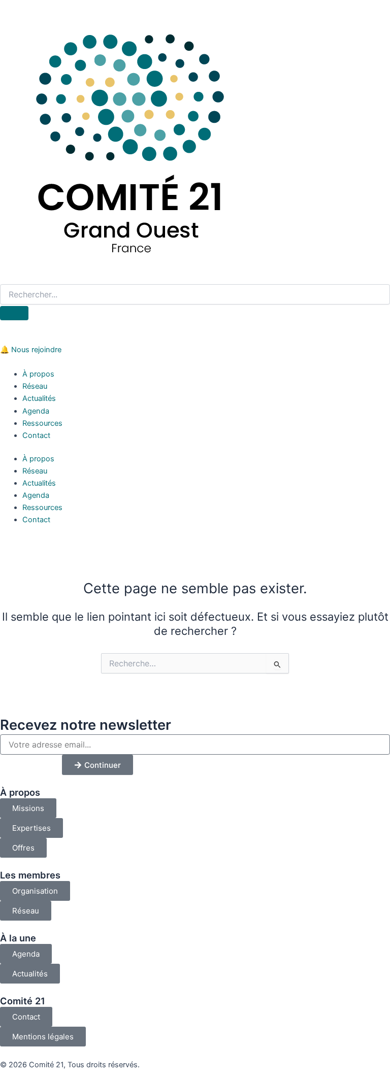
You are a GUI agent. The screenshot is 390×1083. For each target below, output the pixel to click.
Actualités (39, 398)
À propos (38, 374)
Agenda (35, 411)
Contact (36, 435)
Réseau (34, 386)
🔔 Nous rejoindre (30, 349)
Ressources (42, 423)
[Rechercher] (14, 313)
